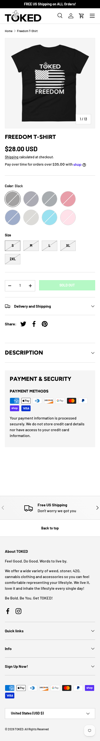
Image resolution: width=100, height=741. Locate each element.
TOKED (19, 729)
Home (8, 30)
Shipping (11, 157)
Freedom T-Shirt (27, 30)
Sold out (67, 285)
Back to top (50, 528)
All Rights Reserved (37, 729)
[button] (81, 15)
